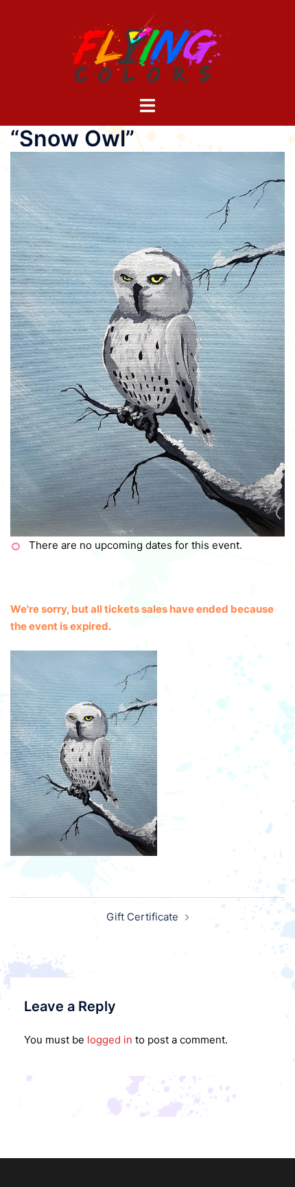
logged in (109, 1039)
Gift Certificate (142, 916)
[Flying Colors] (147, 47)
